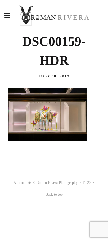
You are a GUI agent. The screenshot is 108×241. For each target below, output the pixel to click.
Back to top (54, 194)
